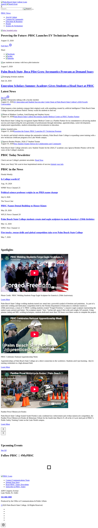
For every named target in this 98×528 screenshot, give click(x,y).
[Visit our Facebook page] (10, 54)
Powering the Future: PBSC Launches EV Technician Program (37, 131)
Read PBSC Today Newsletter (17, 485)
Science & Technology (14, 26)
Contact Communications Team (18, 480)
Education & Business (14, 22)
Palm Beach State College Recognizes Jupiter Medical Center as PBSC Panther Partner (46, 117)
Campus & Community (14, 19)
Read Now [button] (39, 160)
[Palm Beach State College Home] (14, 2)
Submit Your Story (13, 482)
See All (3, 450)
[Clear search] (33, 9)
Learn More (5, 299)
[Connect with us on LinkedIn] (10, 58)
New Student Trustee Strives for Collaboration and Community (37, 144)
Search (4, 4)
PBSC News (6, 13)
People (8, 24)
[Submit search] (27, 9)
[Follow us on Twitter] (9, 56)
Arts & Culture (11, 17)
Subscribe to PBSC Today (16, 487)
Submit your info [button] (57, 164)
